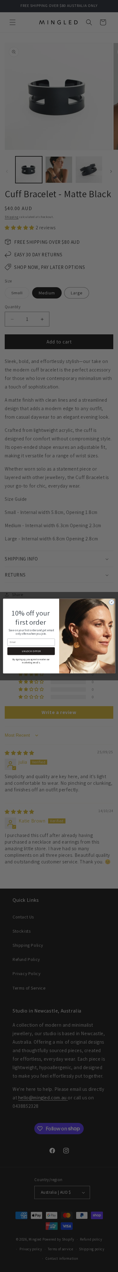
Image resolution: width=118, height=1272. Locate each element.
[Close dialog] (111, 602)
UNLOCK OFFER (30, 651)
